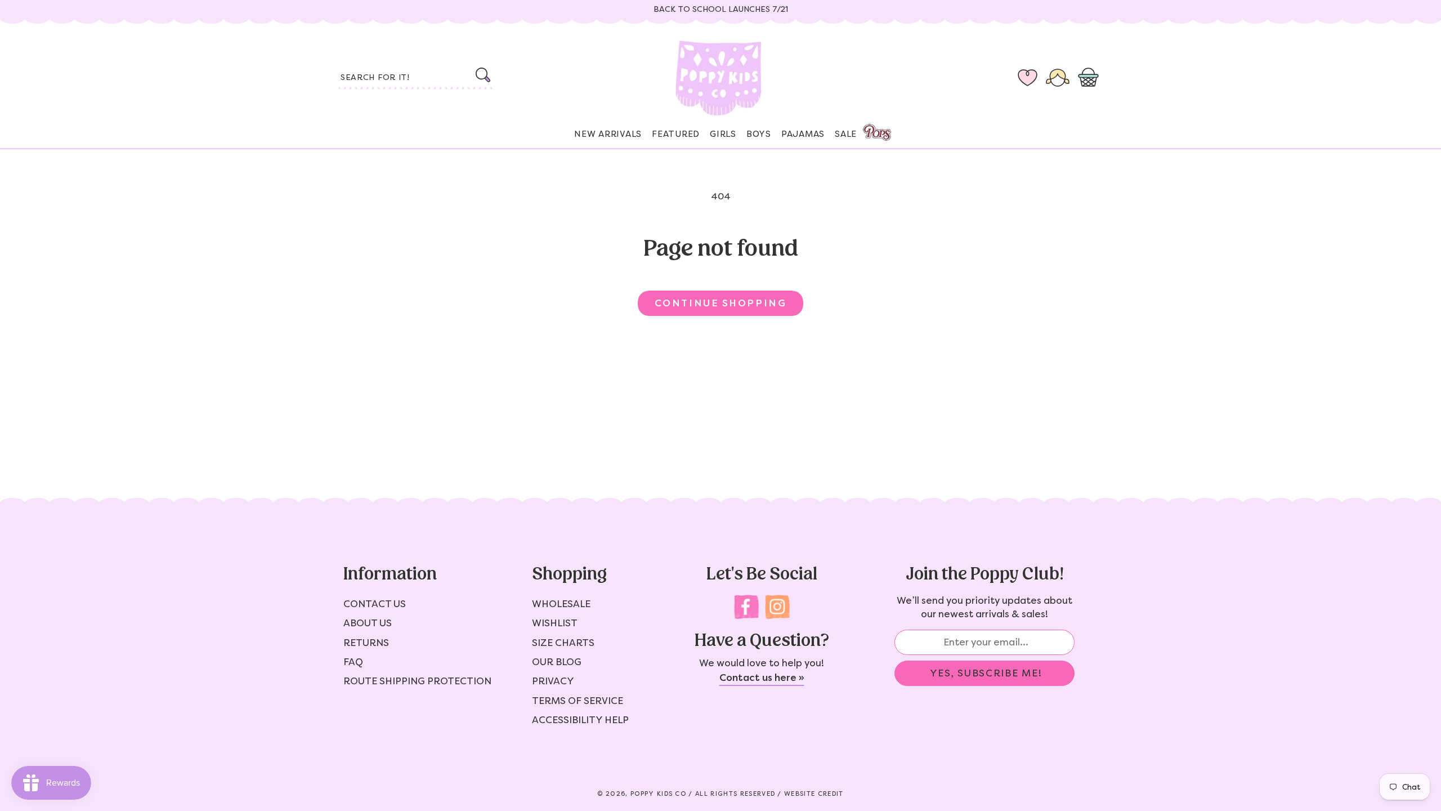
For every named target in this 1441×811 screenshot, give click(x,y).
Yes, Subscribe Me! (986, 673)
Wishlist (555, 623)
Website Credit (813, 793)
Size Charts (563, 642)
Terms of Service (577, 700)
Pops (877, 132)
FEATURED (676, 134)
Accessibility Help (580, 719)
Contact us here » (761, 677)
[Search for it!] (483, 75)
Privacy (553, 681)
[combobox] (416, 78)
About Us (367, 623)
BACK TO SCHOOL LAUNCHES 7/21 (721, 9)
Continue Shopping (720, 303)
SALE (846, 134)
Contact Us (374, 603)
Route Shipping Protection (417, 681)
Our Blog (556, 661)
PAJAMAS (803, 134)
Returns (366, 642)
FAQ (353, 661)
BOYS (758, 134)
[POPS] (867, 129)
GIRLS (723, 134)
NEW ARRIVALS (608, 134)
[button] (1090, 78)
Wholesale (561, 603)
